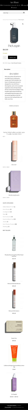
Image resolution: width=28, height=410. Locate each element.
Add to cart (12, 57)
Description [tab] (7, 69)
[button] (23, 24)
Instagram (24, 5)
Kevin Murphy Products (12, 19)
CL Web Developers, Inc (18, 407)
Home (4, 19)
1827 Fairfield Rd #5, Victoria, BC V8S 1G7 (10, 5)
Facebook (14, 7)
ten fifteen (15, 2)
